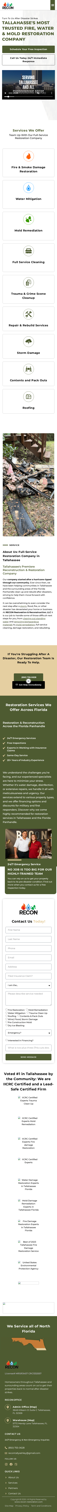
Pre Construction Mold (20, 1022)
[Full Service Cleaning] (28, 251)
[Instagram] (6, 1464)
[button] (52, 5)
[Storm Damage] (28, 341)
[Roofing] (28, 396)
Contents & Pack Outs (31, 1016)
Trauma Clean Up (38, 1013)
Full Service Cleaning (28, 262)
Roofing (29, 407)
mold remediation (25, 624)
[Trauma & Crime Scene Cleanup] (28, 282)
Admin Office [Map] (25, 1407)
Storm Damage (28, 352)
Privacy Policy (22, 1506)
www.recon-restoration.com (29, 1502)
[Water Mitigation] (28, 187)
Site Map (9, 1506)
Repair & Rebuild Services (28, 325)
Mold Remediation (28, 230)
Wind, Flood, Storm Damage (23, 1019)
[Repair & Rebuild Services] (28, 314)
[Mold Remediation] (28, 219)
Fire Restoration (16, 1010)
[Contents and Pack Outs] (28, 369)
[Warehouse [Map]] (8, 1420)
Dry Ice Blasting (16, 1025)
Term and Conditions (41, 1506)
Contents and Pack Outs (28, 380)
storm (23, 606)
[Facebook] (11, 1464)
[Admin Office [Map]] (8, 1407)
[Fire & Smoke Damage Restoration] (28, 156)
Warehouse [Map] (23, 1420)
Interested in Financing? (20, 1040)
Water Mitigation (29, 199)
